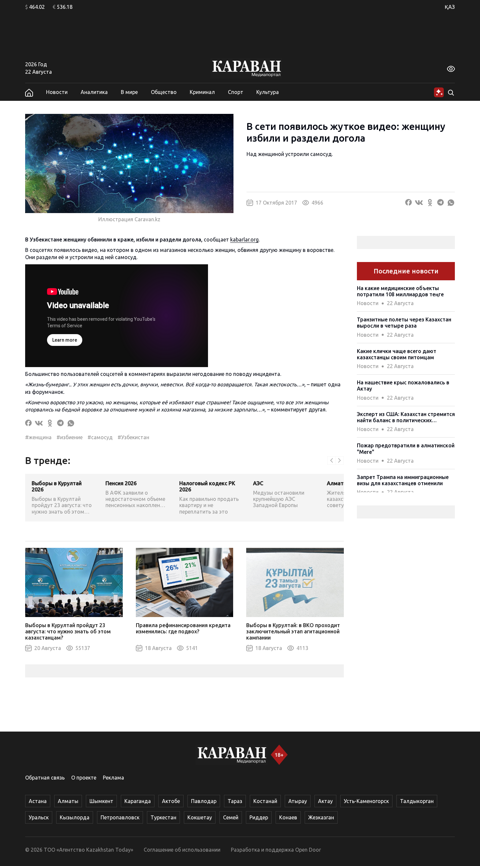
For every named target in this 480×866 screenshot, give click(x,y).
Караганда (137, 801)
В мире (129, 92)
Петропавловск (120, 817)
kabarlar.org (244, 239)
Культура (267, 92)
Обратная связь (45, 778)
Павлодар (203, 801)
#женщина (38, 437)
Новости (57, 92)
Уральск (39, 817)
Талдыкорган (417, 801)
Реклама (113, 778)
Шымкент (101, 801)
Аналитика (94, 92)
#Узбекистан (133, 437)
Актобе (171, 801)
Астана (38, 801)
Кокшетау (199, 817)
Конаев (288, 817)
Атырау (297, 801)
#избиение (69, 437)
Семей (230, 817)
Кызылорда (74, 817)
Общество (164, 92)
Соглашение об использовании (182, 850)
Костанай (265, 801)
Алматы (68, 801)
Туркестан (163, 817)
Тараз (235, 801)
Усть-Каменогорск (366, 801)
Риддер (258, 817)
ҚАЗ (450, 7)
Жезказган (321, 817)
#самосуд (100, 437)
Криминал (202, 92)
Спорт (235, 92)
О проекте (83, 778)
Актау (325, 801)
